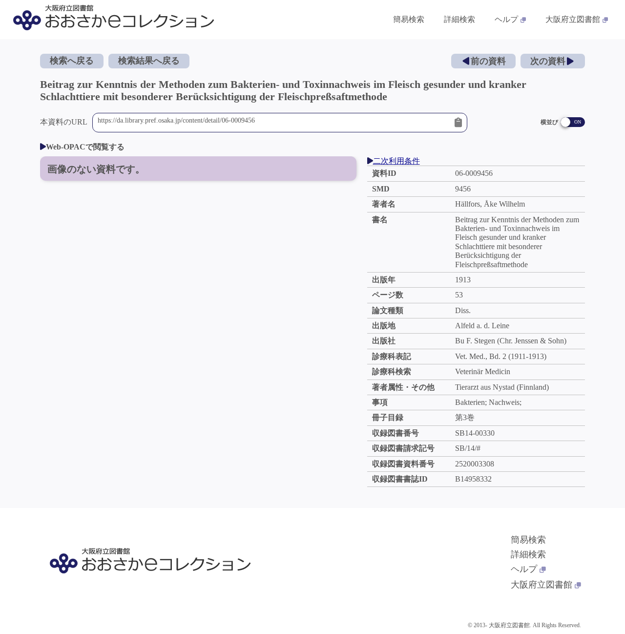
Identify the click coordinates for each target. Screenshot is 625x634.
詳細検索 (459, 19)
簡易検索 (408, 19)
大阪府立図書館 (572, 19)
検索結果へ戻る (149, 60)
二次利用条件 (396, 161)
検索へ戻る (72, 60)
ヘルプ (506, 19)
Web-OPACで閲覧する (85, 147)
